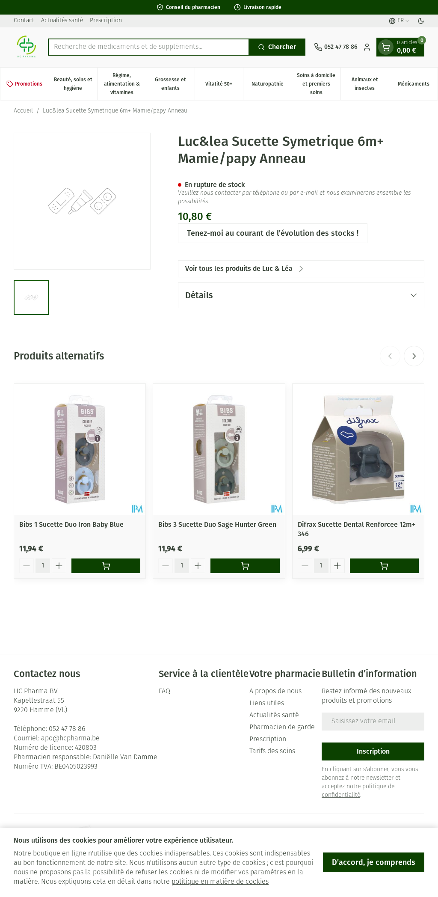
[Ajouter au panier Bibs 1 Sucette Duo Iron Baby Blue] (105, 565)
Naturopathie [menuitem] (272, 86)
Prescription (106, 21)
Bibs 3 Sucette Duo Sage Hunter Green (217, 524)
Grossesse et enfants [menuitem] (175, 84)
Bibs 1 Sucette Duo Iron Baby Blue (71, 524)
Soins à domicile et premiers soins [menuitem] (318, 83)
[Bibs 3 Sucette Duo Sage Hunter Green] (218, 449)
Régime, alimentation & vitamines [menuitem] (125, 83)
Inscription (373, 751)
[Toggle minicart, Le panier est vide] (386, 47)
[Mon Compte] (367, 47)
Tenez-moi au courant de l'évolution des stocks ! (272, 233)
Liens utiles (266, 703)
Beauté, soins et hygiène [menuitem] (75, 84)
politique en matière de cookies (220, 882)
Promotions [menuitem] (28, 84)
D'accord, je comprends (373, 862)
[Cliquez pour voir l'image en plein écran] (82, 201)
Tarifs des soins (272, 751)
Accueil (23, 111)
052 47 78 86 (67, 729)
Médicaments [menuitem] (418, 86)
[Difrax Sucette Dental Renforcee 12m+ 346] (358, 449)
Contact (24, 21)
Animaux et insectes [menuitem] (370, 84)
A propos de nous (275, 691)
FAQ (164, 691)
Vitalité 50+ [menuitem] (224, 86)
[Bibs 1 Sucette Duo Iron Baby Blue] (79, 449)
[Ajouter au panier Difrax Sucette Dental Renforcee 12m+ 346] (384, 565)
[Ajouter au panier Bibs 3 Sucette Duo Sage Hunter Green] (244, 565)
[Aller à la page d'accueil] (26, 47)
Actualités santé (62, 21)
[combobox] (148, 47)
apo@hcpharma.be (70, 738)
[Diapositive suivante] (414, 356)
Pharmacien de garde (282, 727)
